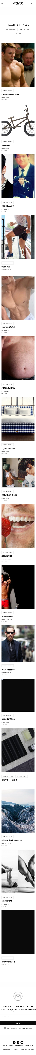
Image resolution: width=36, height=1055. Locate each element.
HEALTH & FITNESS (24, 29)
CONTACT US (29, 1045)
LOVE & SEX (18, 33)
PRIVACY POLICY (8, 1045)
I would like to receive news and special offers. (19, 1028)
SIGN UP (18, 1023)
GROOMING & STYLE (11, 29)
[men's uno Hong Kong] (17, 3)
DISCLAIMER (19, 1045)
